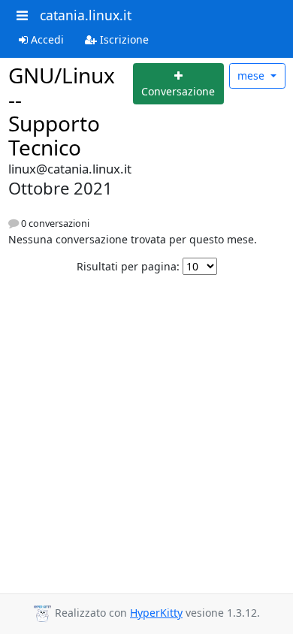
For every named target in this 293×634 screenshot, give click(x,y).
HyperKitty (156, 612)
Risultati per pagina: (128, 266)
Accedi (46, 39)
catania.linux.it (85, 15)
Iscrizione (123, 39)
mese (252, 75)
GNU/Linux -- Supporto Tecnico (61, 111)
